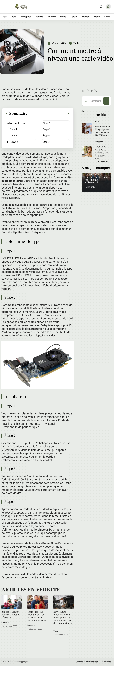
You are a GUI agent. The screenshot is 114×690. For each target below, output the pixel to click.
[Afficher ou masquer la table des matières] (49, 113)
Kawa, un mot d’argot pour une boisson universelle (103, 130)
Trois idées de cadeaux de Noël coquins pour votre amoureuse (36, 616)
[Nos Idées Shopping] (21, 6)
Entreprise (99, 141)
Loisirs (4, 622)
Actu (97, 121)
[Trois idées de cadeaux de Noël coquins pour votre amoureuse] (37, 602)
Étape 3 (46, 135)
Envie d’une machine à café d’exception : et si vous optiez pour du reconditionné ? (63, 619)
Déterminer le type (16, 123)
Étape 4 (46, 142)
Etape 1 (13, 129)
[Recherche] (101, 6)
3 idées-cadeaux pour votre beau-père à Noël (10, 614)
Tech (76, 43)
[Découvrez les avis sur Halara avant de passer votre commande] (87, 151)
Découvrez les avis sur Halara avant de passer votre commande (102, 154)
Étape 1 (46, 123)
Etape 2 (13, 135)
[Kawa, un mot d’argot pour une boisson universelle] (87, 128)
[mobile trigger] (5, 6)
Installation (12, 141)
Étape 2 (46, 129)
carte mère (8, 215)
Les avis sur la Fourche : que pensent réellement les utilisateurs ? (96, 178)
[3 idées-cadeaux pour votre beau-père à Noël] (11, 602)
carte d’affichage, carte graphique (47, 157)
